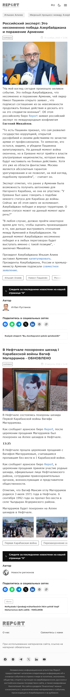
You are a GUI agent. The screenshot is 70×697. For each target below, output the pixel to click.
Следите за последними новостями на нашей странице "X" (37, 291)
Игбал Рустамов (21, 307)
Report (33, 115)
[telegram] (18, 324)
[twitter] (25, 324)
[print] (39, 324)
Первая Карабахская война (21, 543)
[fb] (5, 324)
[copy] (46, 324)
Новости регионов (22, 572)
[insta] (13, 659)
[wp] (12, 324)
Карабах (7, 38)
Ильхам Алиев (13, 14)
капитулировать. (40, 258)
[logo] (11, 5)
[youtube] (44, 659)
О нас (6, 632)
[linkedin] (32, 324)
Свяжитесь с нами (52, 632)
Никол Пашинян (37, 277)
